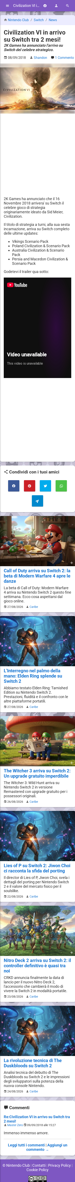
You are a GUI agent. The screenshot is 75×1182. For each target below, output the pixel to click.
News (53, 20)
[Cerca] (67, 6)
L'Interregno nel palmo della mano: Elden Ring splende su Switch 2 (33, 676)
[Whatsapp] (61, 485)
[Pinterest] (29, 485)
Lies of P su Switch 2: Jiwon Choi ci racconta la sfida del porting (37, 868)
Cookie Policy (37, 1170)
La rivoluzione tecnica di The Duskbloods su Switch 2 (33, 1063)
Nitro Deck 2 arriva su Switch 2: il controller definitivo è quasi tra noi (37, 966)
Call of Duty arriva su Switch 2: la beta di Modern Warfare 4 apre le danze (37, 576)
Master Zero (15, 1125)
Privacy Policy (59, 1165)
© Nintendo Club (16, 1165)
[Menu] (7, 6)
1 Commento (64, 58)
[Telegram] (37, 501)
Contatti (39, 1165)
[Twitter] (45, 485)
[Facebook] (45, 6)
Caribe (34, 606)
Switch (39, 20)
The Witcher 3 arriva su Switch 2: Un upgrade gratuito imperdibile (37, 773)
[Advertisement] (37, 155)
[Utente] (56, 6)
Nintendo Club (18, 20)
